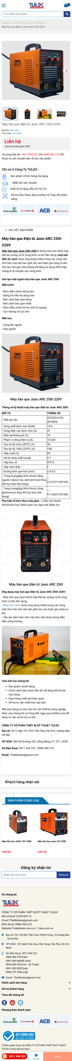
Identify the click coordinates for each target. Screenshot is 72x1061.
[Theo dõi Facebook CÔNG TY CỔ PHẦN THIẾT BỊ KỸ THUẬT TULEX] (4, 1002)
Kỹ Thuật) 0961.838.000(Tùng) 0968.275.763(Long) (22, 968)
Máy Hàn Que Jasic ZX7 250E (52, 841)
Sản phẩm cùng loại (23, 800)
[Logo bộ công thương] (18, 1035)
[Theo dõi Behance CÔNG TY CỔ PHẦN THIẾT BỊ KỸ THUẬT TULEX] (20, 1002)
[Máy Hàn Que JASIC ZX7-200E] (18, 822)
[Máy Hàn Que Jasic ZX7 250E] (54, 822)
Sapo (27, 1048)
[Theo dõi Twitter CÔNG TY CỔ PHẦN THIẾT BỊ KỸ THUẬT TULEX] (12, 1002)
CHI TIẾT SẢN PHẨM (21, 230)
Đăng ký (63, 874)
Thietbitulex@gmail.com (27, 977)
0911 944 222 (17, 1056)
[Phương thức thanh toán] (36, 209)
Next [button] (66, 70)
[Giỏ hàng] (66, 5)
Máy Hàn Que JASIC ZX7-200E (16, 841)
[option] (36, 70)
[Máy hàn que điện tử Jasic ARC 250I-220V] (36, 70)
